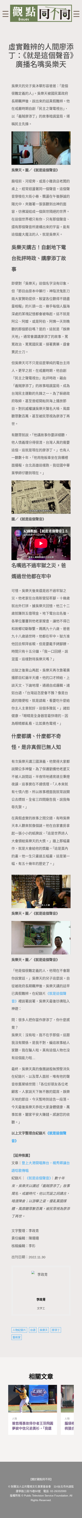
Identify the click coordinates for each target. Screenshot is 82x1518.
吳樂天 (44, 1329)
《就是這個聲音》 (38, 1178)
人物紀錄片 (19, 1329)
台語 (32, 1329)
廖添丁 (56, 1329)
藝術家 (17, 1337)
